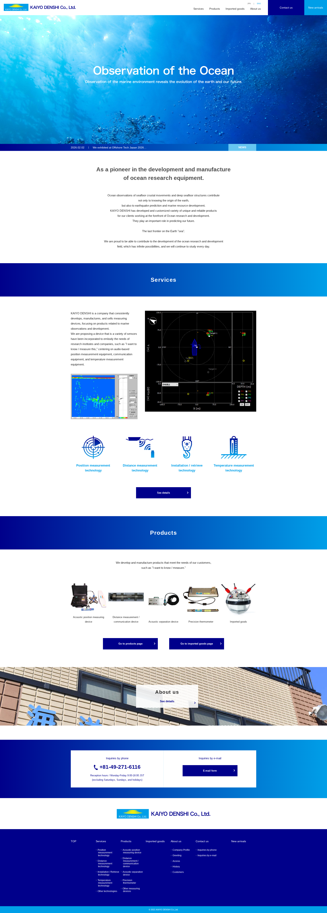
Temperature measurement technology (105, 883)
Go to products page (130, 643)
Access (176, 861)
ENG (259, 4)
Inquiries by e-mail (207, 855)
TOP (73, 841)
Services (198, 8)
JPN (249, 4)
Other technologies (107, 891)
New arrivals (315, 7)
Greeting (177, 855)
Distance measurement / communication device (131, 862)
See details (163, 492)
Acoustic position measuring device (132, 851)
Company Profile (181, 850)
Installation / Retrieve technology (108, 873)
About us (255, 8)
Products (214, 8)
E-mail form (210, 770)
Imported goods (235, 8)
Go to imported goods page (197, 643)
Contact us (286, 7)
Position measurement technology (105, 853)
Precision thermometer (129, 881)
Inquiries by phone (207, 850)
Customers (178, 872)
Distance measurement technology (105, 864)
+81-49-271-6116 (120, 767)
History (176, 866)
